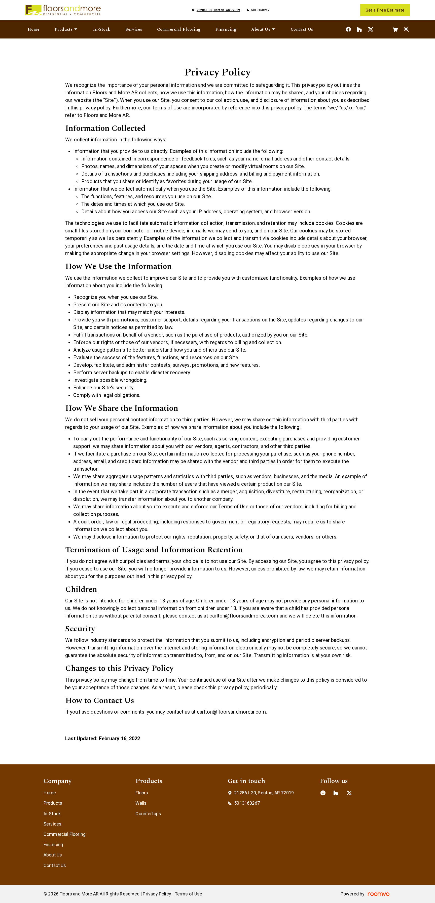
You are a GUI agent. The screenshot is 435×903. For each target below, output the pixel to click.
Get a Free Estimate (385, 10)
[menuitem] (33, 29)
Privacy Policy (157, 893)
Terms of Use (188, 893)
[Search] (406, 29)
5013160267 (260, 10)
